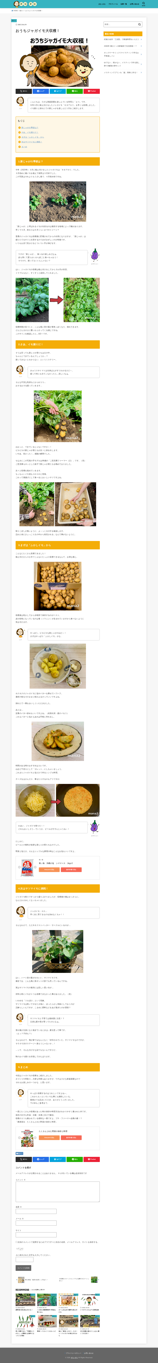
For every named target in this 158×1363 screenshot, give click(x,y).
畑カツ (22, 10)
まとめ (24, 147)
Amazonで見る (49, 869)
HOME (16, 10)
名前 (19, 1207)
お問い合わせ (134, 4)
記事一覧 (124, 4)
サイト (18, 1230)
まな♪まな (101, 4)
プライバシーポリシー (73, 1353)
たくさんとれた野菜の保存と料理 (53, 1131)
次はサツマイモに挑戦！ (31, 142)
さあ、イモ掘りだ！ (30, 132)
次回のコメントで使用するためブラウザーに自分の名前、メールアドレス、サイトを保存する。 (58, 1242)
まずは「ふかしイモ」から (32, 137)
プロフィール (113, 4)
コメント (21, 1180)
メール (20, 1219)
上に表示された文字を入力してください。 (34, 1255)
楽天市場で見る (71, 869)
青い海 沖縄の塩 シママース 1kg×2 (56, 863)
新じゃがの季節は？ (30, 128)
